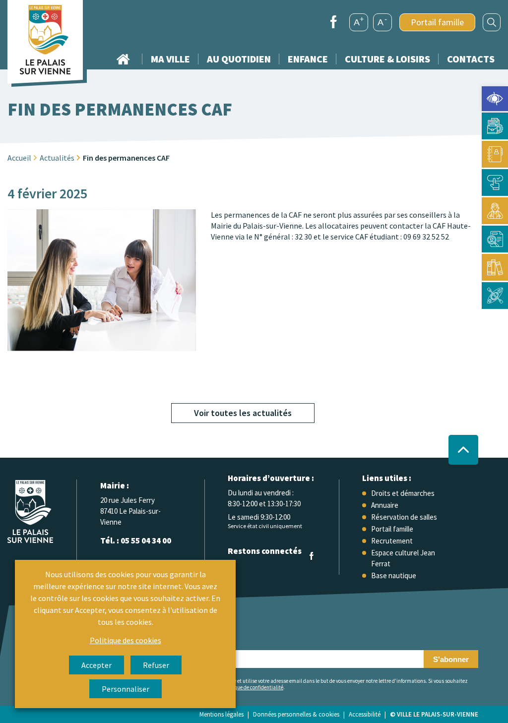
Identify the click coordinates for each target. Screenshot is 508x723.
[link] (495, 98)
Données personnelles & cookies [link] (296, 714)
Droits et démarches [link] (403, 493)
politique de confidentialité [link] (252, 687)
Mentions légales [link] (221, 714)
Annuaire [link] (384, 505)
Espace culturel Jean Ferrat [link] (403, 558)
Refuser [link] (156, 665)
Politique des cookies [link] (125, 640)
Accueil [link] (123, 59)
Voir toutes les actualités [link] (243, 413)
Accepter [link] (96, 665)
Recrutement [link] (392, 540)
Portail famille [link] (437, 22)
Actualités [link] (57, 158)
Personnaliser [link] (125, 689)
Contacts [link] (471, 59)
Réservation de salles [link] (404, 517)
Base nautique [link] (393, 575)
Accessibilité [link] (365, 714)
